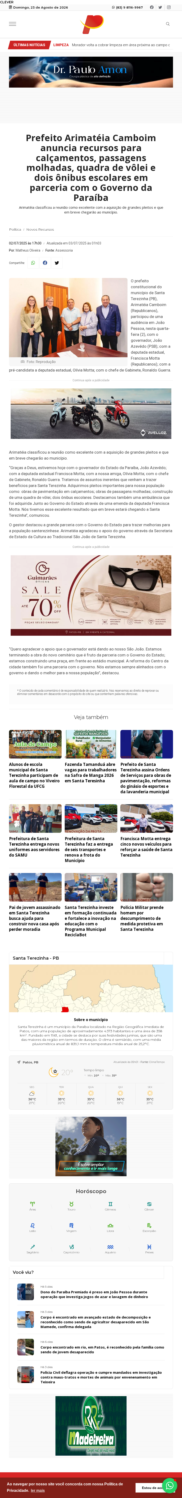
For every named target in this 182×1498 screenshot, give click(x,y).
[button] (169, 1485)
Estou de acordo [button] (155, 1488)
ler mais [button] (38, 1490)
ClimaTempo (157, 1062)
